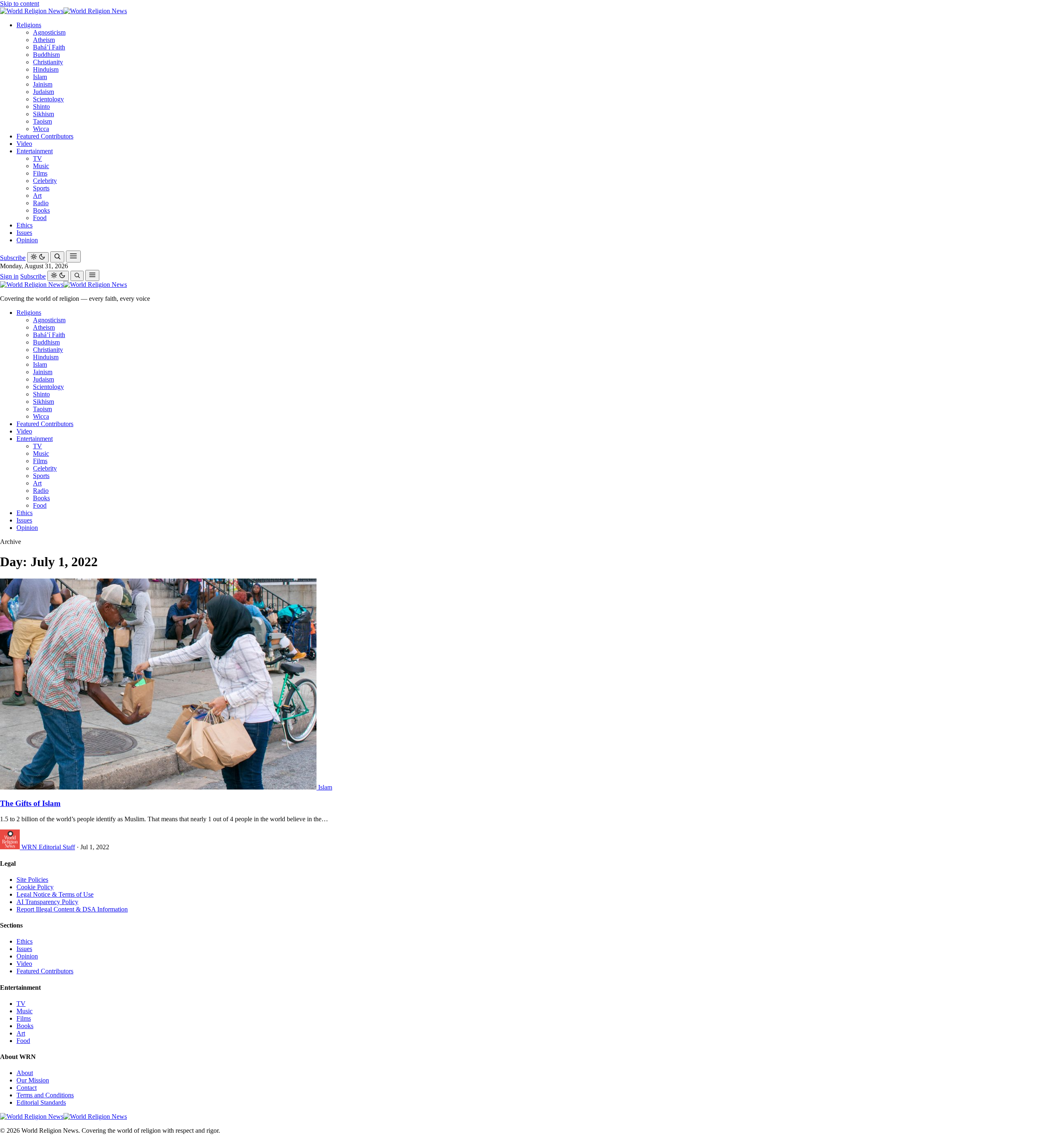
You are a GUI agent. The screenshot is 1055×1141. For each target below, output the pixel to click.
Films (40, 173)
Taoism (42, 121)
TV (37, 158)
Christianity (48, 62)
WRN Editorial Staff (48, 846)
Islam (40, 76)
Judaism (43, 91)
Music (41, 165)
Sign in (9, 276)
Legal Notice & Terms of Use (55, 894)
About (24, 1072)
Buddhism (46, 54)
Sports (41, 188)
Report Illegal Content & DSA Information (72, 909)
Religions (28, 24)
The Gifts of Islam (30, 803)
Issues (24, 232)
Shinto (41, 106)
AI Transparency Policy (47, 901)
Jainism (42, 84)
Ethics (24, 225)
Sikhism (43, 113)
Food (40, 217)
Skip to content (19, 3)
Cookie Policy (35, 886)
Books (41, 210)
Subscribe (13, 257)
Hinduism (46, 69)
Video (24, 143)
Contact (26, 1087)
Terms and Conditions (45, 1095)
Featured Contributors (44, 136)
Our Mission (32, 1080)
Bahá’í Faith (49, 47)
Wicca (41, 128)
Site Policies (32, 879)
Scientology (48, 99)
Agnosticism (49, 32)
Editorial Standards (41, 1102)
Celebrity (45, 180)
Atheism (44, 39)
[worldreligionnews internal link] (63, 10)
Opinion (27, 240)
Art (37, 195)
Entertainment (34, 151)
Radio (41, 202)
